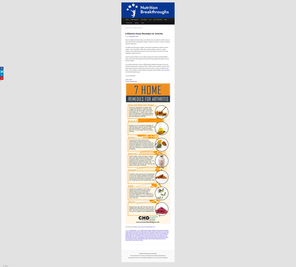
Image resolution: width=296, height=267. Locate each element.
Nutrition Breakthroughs (131, 81)
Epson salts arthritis (133, 233)
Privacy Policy (129, 23)
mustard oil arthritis (149, 237)
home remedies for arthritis (152, 233)
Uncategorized (133, 230)
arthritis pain (165, 230)
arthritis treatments (152, 231)
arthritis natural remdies (145, 230)
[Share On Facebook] (1, 68)
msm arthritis (138, 236)
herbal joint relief (142, 233)
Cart (150, 19)
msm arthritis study (145, 236)
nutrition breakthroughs (142, 238)
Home (127, 19)
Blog (166, 19)
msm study (134, 237)
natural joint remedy (132, 238)
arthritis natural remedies (156, 230)
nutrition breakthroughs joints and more (156, 238)
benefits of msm (160, 231)
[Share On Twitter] (1, 71)
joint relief (147, 234)
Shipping (137, 23)
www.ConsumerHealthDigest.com (146, 227)
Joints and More (165, 70)
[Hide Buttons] (1, 81)
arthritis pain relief (129, 231)
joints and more (152, 234)
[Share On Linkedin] (1, 75)
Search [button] (142, 23)
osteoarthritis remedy (130, 240)
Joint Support (144, 19)
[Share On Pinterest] (1, 78)
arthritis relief (137, 231)
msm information (160, 236)
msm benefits (154, 236)
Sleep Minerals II (134, 19)
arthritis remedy (143, 231)
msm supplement (141, 237)
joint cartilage (136, 234)
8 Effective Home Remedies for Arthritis (144, 33)
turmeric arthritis (139, 240)
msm (133, 236)
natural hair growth (158, 237)
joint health (141, 234)
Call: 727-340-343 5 (158, 19)
